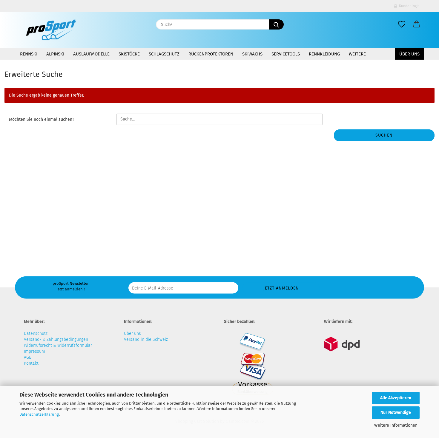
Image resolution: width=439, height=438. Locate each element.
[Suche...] (276, 24)
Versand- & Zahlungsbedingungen (56, 339)
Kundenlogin (408, 6)
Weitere (357, 54)
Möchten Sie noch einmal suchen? (41, 119)
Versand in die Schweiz (146, 339)
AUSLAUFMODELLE (91, 54)
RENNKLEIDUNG (324, 54)
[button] (416, 24)
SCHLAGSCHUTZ (164, 54)
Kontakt (31, 363)
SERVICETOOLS (285, 54)
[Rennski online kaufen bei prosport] (51, 30)
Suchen (384, 135)
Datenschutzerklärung (39, 414)
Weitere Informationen (395, 425)
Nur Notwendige (395, 412)
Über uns (409, 54)
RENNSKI (28, 54)
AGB (27, 357)
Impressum (34, 351)
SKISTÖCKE (129, 54)
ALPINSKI (55, 54)
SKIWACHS (252, 54)
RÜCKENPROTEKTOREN (210, 54)
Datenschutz (35, 333)
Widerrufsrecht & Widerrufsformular (58, 345)
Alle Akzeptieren (395, 397)
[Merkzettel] (401, 24)
